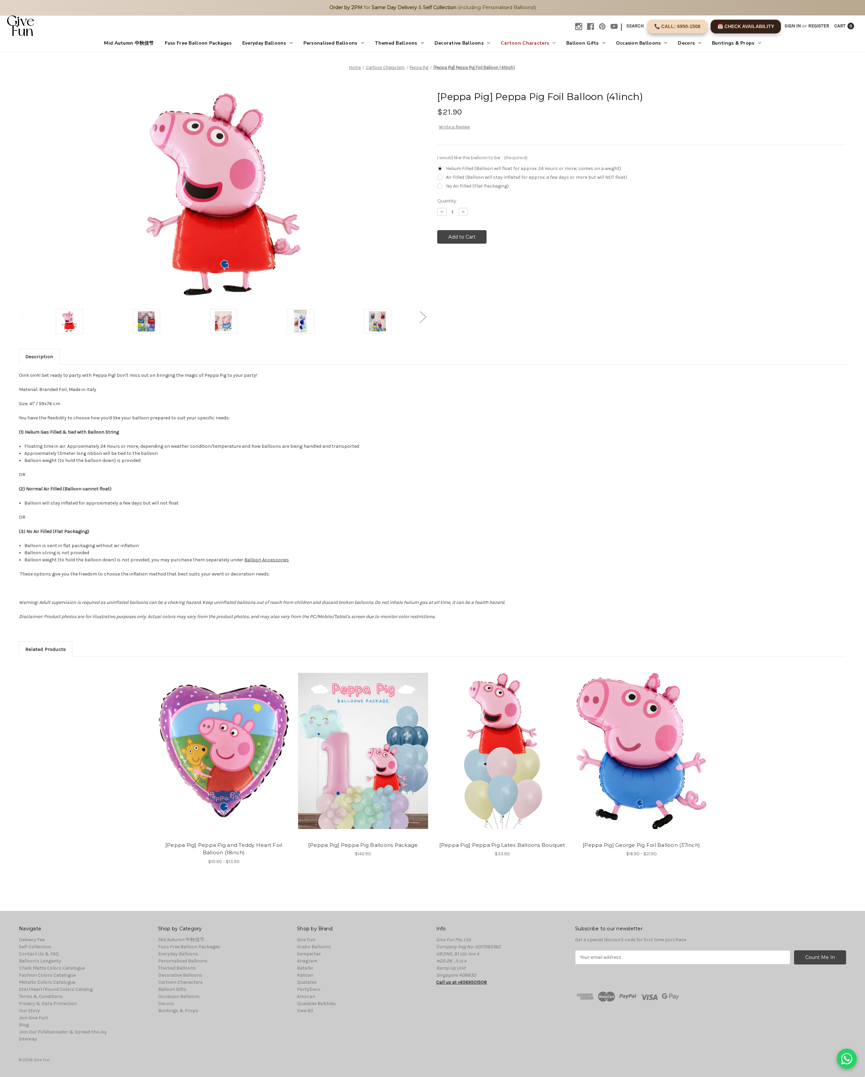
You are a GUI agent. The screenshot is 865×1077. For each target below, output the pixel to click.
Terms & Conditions (41, 996)
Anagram (307, 961)
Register (818, 26)
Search (635, 26)
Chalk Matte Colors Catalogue (52, 968)
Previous (24, 317)
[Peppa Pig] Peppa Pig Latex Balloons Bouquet (502, 845)
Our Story (29, 1010)
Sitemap (28, 1039)
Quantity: (447, 200)
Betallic (305, 968)
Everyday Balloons (264, 43)
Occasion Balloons (638, 43)
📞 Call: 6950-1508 (677, 26)
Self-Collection (35, 947)
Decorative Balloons (459, 43)
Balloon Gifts (582, 43)
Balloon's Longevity (40, 961)
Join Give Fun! (33, 1018)
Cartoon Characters (525, 43)
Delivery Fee (32, 940)
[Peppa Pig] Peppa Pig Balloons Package (363, 845)
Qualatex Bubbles (316, 1003)
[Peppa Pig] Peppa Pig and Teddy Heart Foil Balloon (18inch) (223, 849)
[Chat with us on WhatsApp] (847, 1059)
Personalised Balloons (330, 43)
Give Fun (306, 940)
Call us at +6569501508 (461, 982)
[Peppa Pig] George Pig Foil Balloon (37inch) (641, 845)
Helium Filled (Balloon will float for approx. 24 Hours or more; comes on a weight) (533, 168)
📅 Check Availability (745, 26)
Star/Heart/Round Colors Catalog (56, 989)
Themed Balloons (396, 43)
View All (305, 1010)
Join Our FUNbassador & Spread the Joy (63, 1032)
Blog (24, 1025)
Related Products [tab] (45, 649)
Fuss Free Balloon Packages (198, 43)
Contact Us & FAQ (39, 954)
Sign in (793, 26)
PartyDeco (308, 989)
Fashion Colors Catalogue (47, 975)
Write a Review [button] (454, 127)
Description (39, 356)
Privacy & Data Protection (48, 1003)
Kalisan (305, 975)
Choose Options (224, 757)
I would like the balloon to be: (482, 157)
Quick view (218, 745)
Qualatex (307, 982)
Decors (686, 43)
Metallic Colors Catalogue (47, 982)
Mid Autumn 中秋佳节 (129, 43)
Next (422, 317)
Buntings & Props (733, 43)
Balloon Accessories (266, 560)
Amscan (306, 996)
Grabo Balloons (314, 947)
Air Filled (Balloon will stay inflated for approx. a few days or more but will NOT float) (536, 177)
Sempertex (309, 954)
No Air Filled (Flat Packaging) (477, 186)
